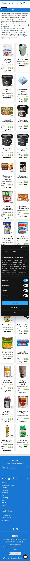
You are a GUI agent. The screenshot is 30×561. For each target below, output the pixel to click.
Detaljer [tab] (15, 251)
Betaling (4, 488)
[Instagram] (17, 529)
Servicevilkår (6, 520)
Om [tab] (25, 251)
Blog (3, 500)
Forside (4, 482)
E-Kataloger (5, 498)
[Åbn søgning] (9, 3)
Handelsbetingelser (8, 485)
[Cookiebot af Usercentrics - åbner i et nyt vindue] (21, 247)
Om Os (4, 503)
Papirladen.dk (4, 7)
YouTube (15, 549)
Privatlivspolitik (6, 515)
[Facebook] (13, 529)
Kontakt (4, 505)
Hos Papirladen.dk (6, 28)
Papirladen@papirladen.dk (15, 544)
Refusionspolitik (7, 518)
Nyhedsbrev (5, 493)
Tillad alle (15, 303)
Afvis (15, 312)
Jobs (3, 495)
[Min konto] (13, 3)
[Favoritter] (17, 3)
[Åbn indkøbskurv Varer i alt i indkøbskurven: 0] (21, 3)
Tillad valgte (15, 308)
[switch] (25, 285)
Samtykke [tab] (5, 251)
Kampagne (5, 490)
